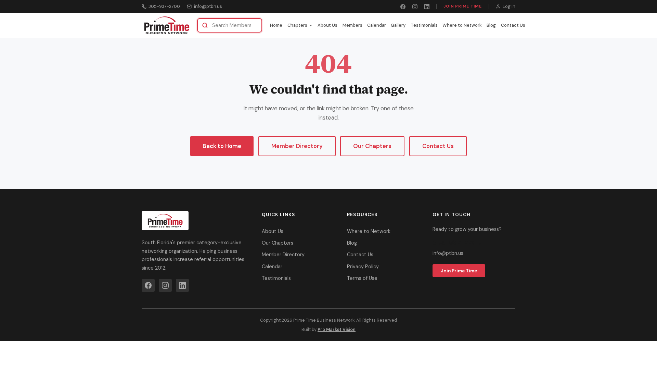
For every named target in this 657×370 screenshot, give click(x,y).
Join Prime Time (462, 6)
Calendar (376, 25)
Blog (491, 25)
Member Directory (297, 146)
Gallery (398, 25)
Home (276, 25)
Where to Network (462, 25)
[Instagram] (414, 6)
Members (352, 25)
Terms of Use (362, 278)
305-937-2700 (164, 6)
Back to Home (222, 146)
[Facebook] (402, 6)
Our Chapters (372, 146)
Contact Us (513, 25)
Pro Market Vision (337, 329)
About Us (327, 25)
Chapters (297, 25)
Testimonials (424, 25)
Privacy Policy (363, 266)
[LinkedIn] (426, 6)
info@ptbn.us (208, 6)
